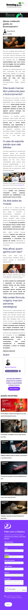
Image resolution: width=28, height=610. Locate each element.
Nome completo (9, 542)
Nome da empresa (9, 560)
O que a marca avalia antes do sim (8, 497)
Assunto (7, 572)
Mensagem (7, 579)
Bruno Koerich (10, 367)
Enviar (8, 604)
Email (6, 548)
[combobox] (7, 557)
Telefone (7, 554)
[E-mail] (20, 371)
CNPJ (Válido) (8, 566)
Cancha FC (20, 185)
